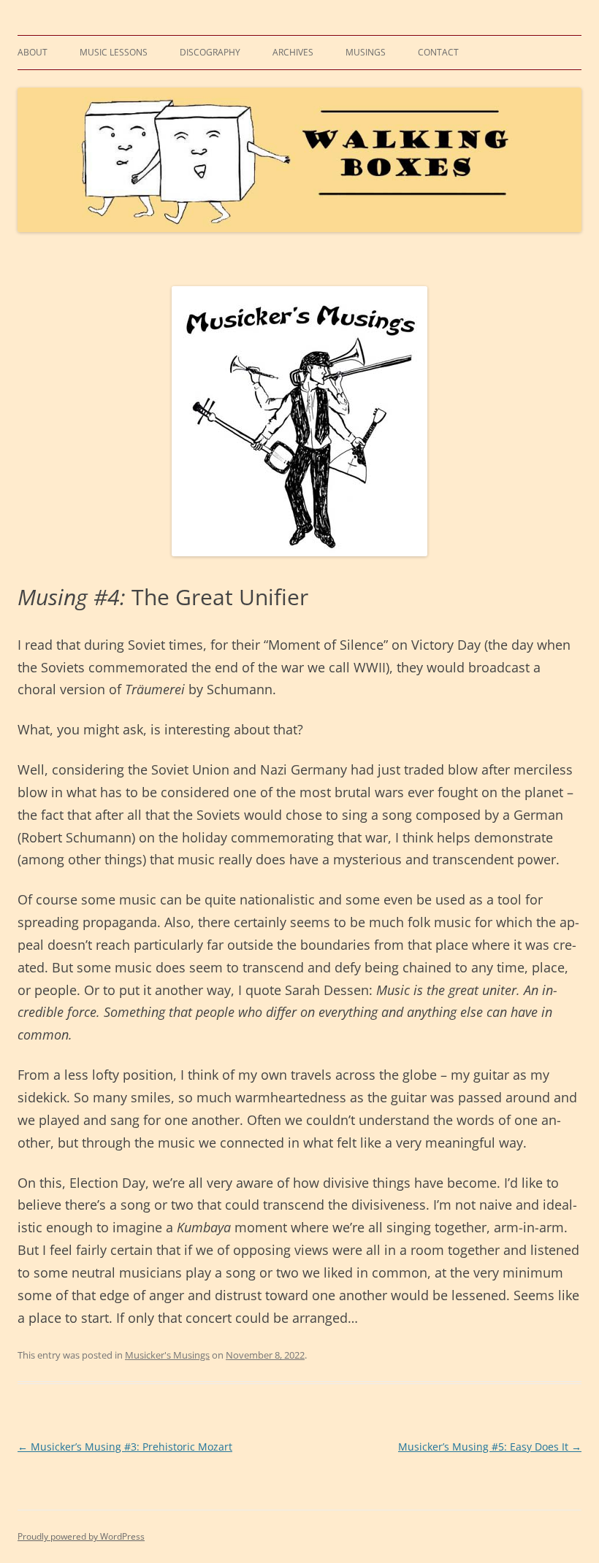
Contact (438, 52)
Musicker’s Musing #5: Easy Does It (489, 1446)
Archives (292, 52)
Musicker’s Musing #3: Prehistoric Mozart (125, 1446)
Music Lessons (114, 52)
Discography (210, 52)
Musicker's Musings (167, 1355)
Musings (366, 52)
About (32, 52)
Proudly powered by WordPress (81, 1536)
